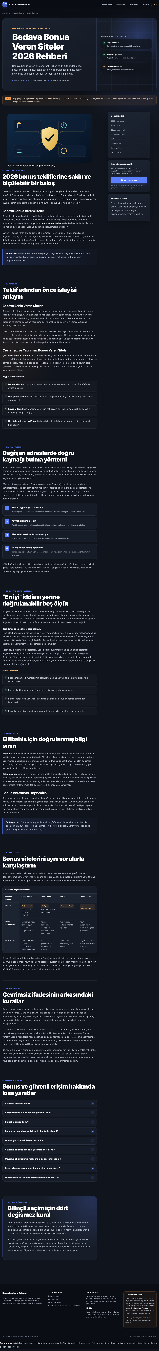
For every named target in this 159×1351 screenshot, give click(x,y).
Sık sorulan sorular (54, 1303)
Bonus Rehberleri (18, 13)
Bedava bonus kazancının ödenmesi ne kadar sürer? (32, 1168)
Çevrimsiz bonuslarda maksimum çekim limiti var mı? (33, 1159)
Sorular (146, 4)
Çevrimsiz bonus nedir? (17, 1103)
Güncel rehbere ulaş (129, 180)
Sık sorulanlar (116, 152)
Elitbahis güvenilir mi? (17, 1122)
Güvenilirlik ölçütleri (118, 134)
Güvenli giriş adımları (118, 130)
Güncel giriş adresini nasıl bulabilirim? (25, 1140)
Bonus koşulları (53, 1299)
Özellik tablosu (116, 143)
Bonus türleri (107, 4)
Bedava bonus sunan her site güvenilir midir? (29, 1112)
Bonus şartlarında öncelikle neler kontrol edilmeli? (31, 1131)
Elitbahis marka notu (118, 139)
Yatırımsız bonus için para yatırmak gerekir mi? (30, 1149)
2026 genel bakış (117, 121)
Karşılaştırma (134, 4)
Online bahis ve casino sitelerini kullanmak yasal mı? (32, 1177)
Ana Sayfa (6, 13)
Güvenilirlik (120, 4)
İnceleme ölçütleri (54, 1296)
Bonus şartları (116, 148)
